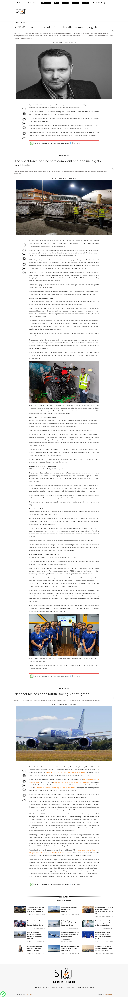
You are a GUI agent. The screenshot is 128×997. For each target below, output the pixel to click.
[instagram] (104, 3)
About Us (38, 987)
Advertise (46, 987)
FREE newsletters (46, 3)
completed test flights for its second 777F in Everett (71, 782)
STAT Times (30, 914)
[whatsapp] (24, 119)
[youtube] (102, 3)
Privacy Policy (70, 987)
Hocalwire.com (108, 994)
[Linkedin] (24, 123)
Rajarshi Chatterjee (66, 939)
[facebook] (93, 3)
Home (17, 19)
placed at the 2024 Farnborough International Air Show (65, 772)
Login (86, 3)
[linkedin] (99, 3)
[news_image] (20, 909)
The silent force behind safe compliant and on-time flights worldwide (57, 163)
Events (56, 3)
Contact (61, 987)
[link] (24, 137)
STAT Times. (29, 994)
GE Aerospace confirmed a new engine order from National (54, 788)
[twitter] (96, 3)
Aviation (23, 22)
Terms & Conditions (82, 987)
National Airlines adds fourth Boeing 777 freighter (51, 694)
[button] (64, 31)
